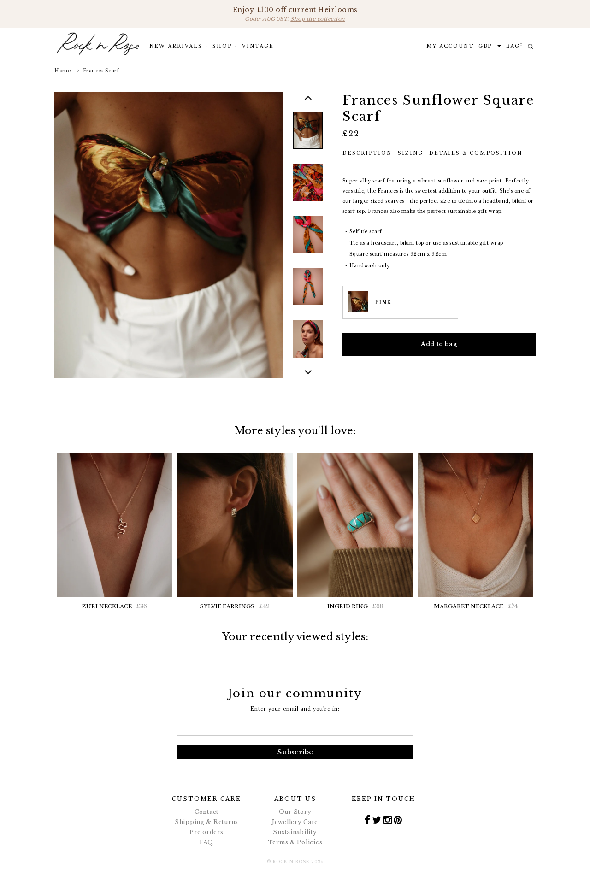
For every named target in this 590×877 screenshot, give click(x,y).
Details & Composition (475, 153)
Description (367, 153)
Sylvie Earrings (235, 606)
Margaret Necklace (476, 606)
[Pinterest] (398, 819)
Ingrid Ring (355, 606)
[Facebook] (368, 819)
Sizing (410, 153)
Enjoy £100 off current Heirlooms (295, 14)
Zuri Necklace (114, 606)
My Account (450, 46)
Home (62, 71)
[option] (308, 137)
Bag (514, 46)
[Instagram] (388, 819)
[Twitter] (377, 819)
